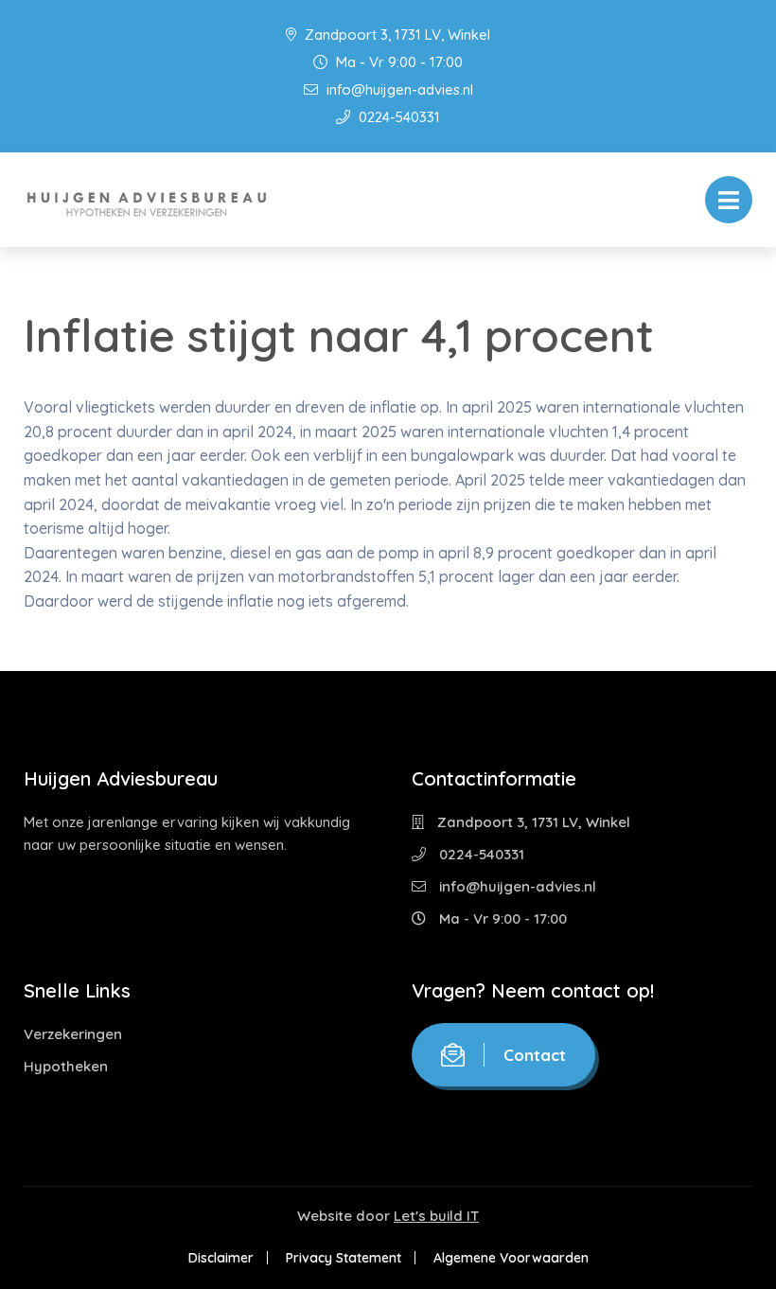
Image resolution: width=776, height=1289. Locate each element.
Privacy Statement (343, 1257)
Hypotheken (66, 1066)
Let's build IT (436, 1216)
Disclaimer (221, 1257)
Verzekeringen (73, 1034)
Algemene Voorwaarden (511, 1257)
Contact (534, 1055)
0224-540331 (397, 117)
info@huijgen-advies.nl (398, 89)
